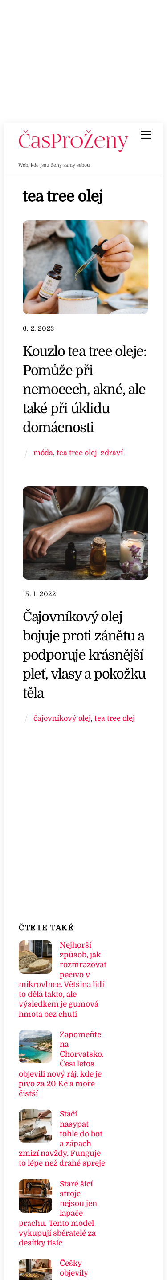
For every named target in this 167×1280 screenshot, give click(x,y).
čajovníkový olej (62, 718)
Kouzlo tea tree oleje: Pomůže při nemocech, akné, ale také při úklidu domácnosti (85, 389)
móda (43, 453)
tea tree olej (77, 453)
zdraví (112, 453)
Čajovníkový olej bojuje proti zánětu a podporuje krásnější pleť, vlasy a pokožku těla (84, 654)
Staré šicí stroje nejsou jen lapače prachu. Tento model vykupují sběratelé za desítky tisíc (58, 1213)
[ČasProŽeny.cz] (74, 150)
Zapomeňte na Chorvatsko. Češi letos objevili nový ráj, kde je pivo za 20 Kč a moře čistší (61, 1064)
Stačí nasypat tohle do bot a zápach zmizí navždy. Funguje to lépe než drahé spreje (62, 1138)
